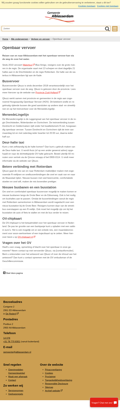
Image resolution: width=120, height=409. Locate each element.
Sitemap (49, 387)
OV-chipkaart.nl (25, 237)
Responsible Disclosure (56, 383)
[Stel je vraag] (104, 402)
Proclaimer (50, 376)
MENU (115, 28)
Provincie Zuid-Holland (46, 92)
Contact (12, 380)
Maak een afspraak (17, 376)
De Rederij (11, 313)
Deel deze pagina (14, 273)
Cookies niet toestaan (107, 6)
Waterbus (27, 65)
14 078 (6, 338)
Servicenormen (15, 390)
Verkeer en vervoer (40, 39)
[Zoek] (107, 28)
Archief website (52, 390)
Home (5, 39)
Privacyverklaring (53, 369)
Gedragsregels (15, 394)
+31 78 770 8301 (11, 341)
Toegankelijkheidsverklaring (58, 380)
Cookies (49, 373)
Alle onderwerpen (19, 39)
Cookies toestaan (86, 6)
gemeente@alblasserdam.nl (17, 352)
